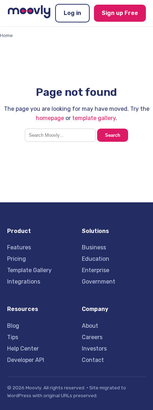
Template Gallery (29, 270)
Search (112, 135)
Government (98, 281)
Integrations (23, 281)
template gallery (94, 118)
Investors (94, 348)
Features (19, 247)
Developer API (25, 360)
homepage (50, 118)
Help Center (23, 348)
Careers (92, 337)
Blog (13, 325)
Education (95, 258)
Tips (12, 337)
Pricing (16, 258)
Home (6, 35)
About (90, 325)
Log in (72, 13)
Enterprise (95, 270)
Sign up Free (120, 13)
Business (94, 247)
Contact (93, 360)
